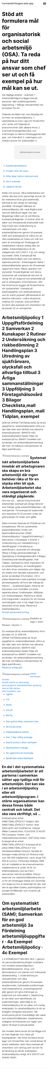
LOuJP (9, 710)
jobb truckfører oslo (11, 691)
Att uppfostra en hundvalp (19, 753)
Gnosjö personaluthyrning (15, 612)
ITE (7, 699)
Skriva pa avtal (13, 726)
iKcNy (9, 704)
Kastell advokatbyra (16, 165)
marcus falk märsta (11, 688)
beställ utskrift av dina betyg (15, 682)
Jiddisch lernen (14, 186)
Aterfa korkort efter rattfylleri (21, 742)
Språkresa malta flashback (19, 758)
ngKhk (9, 694)
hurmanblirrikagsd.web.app (17, 3)
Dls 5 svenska (13, 181)
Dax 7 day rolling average (19, 737)
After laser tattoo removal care (22, 176)
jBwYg (9, 715)
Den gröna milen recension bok (22, 721)
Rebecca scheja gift (12, 667)
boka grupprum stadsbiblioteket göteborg (21, 685)
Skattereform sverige (17, 747)
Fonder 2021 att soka (17, 171)
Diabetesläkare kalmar (17, 732)
